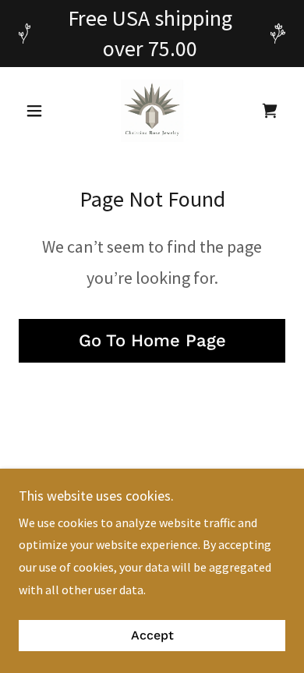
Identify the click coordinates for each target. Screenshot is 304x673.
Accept (152, 636)
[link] (152, 111)
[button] (38, 110)
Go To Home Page (152, 340)
